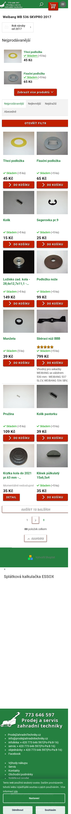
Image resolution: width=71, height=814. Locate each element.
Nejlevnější (34, 103)
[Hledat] (41, 4)
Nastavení (34, 798)
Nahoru (37, 538)
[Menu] (63, 4)
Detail (11, 497)
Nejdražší (50, 103)
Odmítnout (17, 810)
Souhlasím (50, 810)
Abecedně (10, 111)
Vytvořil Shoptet (45, 557)
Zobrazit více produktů (33, 92)
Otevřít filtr (35, 123)
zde (16, 791)
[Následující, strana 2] (35, 520)
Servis (12, 766)
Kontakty (14, 770)
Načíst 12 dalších (35, 509)
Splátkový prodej (18, 778)
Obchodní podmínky (20, 774)
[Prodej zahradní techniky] (32, 720)
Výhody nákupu (18, 763)
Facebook (14, 753)
